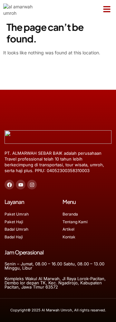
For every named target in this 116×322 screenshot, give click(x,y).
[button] (107, 9)
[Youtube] (20, 184)
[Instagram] (32, 184)
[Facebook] (9, 184)
